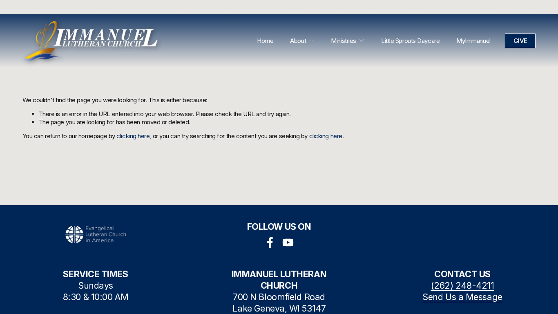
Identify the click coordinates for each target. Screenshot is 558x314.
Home (265, 41)
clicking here (133, 136)
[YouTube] (288, 242)
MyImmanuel (473, 41)
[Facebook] (270, 242)
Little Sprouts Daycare (410, 41)
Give (520, 41)
